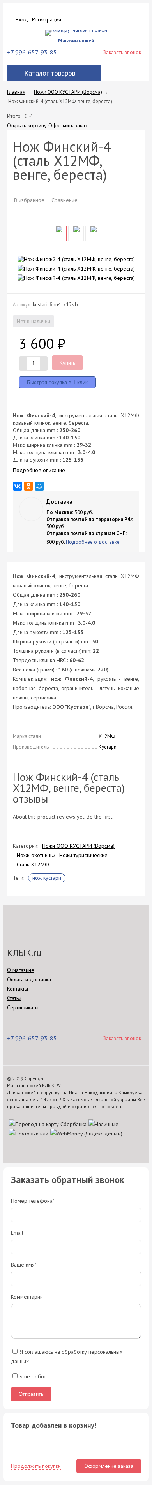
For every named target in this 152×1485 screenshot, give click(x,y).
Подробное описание (39, 470)
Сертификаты (23, 1007)
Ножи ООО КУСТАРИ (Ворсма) (78, 845)
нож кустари (46, 877)
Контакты (17, 988)
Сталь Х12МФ (33, 864)
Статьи (14, 998)
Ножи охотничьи (36, 855)
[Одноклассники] (28, 486)
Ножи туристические (83, 855)
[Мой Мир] (39, 486)
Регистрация (46, 19)
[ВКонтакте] (17, 486)
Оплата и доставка (29, 979)
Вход (22, 19)
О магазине (20, 970)
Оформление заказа (108, 1465)
